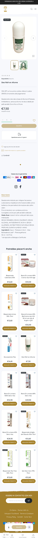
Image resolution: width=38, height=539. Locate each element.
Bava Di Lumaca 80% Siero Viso (28, 395)
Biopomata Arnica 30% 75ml (10, 315)
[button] (33, 38)
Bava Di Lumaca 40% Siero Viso (10, 433)
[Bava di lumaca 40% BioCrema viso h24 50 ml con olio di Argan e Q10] (28, 302)
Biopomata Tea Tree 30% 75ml (10, 472)
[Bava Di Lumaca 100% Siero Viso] (9, 381)
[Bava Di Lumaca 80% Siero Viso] (28, 381)
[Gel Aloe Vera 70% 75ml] (28, 458)
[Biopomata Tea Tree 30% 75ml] (9, 458)
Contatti (20, 517)
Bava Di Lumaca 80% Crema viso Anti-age (28, 276)
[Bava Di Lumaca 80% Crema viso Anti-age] (28, 263)
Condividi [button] (6, 155)
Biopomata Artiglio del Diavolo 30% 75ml (28, 433)
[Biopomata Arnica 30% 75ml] (9, 302)
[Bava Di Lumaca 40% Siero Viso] (9, 420)
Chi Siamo (13, 510)
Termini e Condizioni (26, 513)
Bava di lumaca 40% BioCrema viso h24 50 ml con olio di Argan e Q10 (28, 317)
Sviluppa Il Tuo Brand (12, 513)
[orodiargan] (5, 9)
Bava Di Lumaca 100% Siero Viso (9, 395)
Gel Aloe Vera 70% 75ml (28, 472)
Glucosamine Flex (10, 357)
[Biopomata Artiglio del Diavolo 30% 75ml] (28, 420)
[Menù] (36, 9)
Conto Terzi (28, 517)
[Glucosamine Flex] (9, 344)
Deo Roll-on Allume (28, 357)
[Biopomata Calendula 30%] (9, 263)
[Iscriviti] (28, 500)
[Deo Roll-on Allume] (28, 344)
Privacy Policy (11, 517)
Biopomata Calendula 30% (10, 276)
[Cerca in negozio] (32, 9)
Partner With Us (23, 510)
